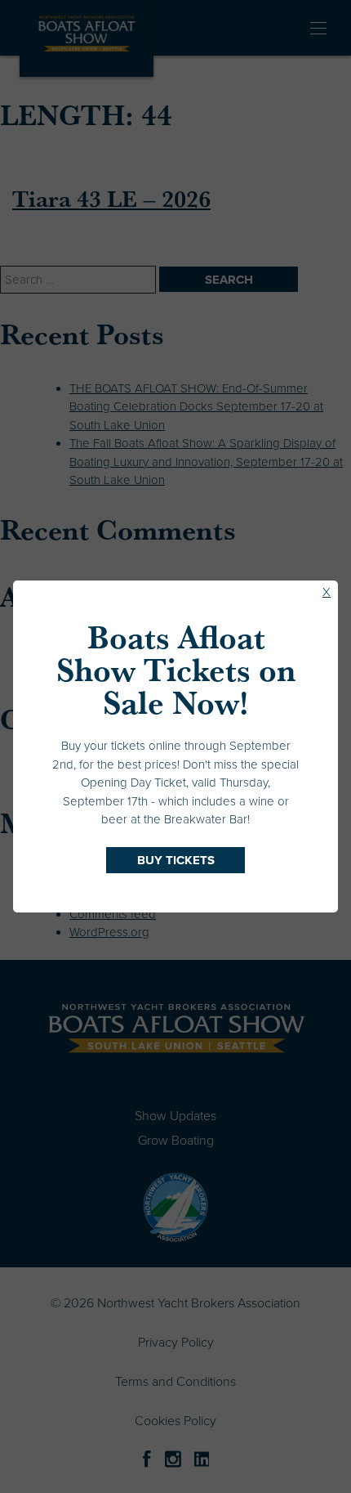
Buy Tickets (176, 860)
